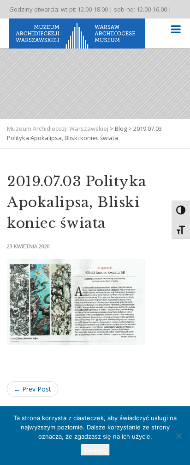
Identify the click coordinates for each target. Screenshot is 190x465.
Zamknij (95, 449)
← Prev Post (32, 389)
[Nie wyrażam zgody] (178, 436)
